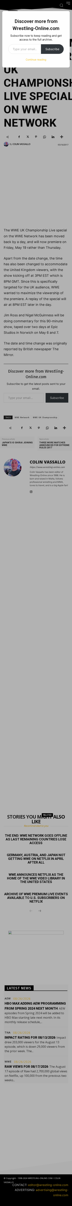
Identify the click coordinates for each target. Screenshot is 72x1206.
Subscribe (52, 49)
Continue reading (36, 59)
